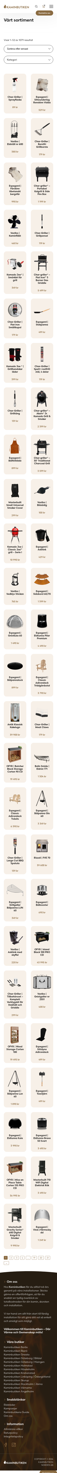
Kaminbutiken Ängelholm (19, 1391)
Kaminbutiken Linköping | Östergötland (27, 1376)
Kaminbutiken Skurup (16, 1380)
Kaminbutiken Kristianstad (19, 1372)
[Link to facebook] (6, 1445)
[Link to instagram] (14, 1445)
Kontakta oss (44, 13)
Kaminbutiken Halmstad (18, 1365)
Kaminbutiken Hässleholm (19, 1369)
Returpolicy (10, 1432)
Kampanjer (10, 1408)
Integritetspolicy (13, 1436)
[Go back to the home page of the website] (17, 6)
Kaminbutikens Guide (16, 1412)
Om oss (8, 1415)
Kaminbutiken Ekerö (15, 1350)
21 (48, 1257)
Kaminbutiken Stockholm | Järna (23, 1384)
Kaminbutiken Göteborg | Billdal (23, 1358)
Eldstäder (9, 1404)
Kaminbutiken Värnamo (18, 1387)
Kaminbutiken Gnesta (16, 1354)
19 (34, 1257)
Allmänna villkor (13, 1429)
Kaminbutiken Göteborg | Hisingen (24, 1361)
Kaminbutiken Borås (16, 1347)
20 (41, 1257)
